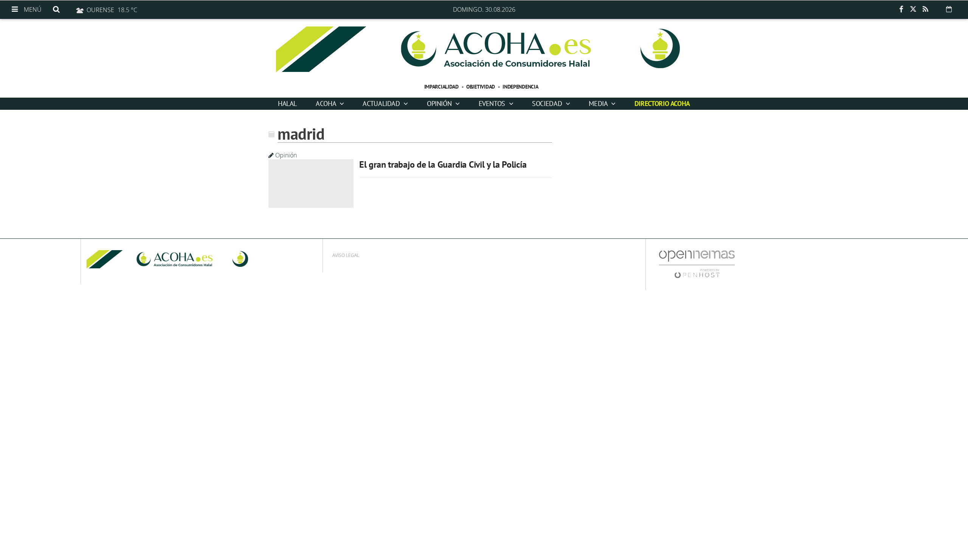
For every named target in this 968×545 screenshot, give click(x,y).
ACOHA (327, 103)
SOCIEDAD (548, 103)
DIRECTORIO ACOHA (662, 103)
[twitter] (913, 9)
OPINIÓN (440, 103)
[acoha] (484, 49)
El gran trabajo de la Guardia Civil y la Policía (442, 164)
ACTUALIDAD (382, 103)
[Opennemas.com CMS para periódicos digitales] (697, 264)
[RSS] (925, 9)
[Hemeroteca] (949, 9)
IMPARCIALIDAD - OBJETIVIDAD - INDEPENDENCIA (481, 86)
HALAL (287, 103)
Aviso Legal (345, 255)
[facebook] (901, 9)
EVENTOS (493, 103)
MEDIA (599, 103)
